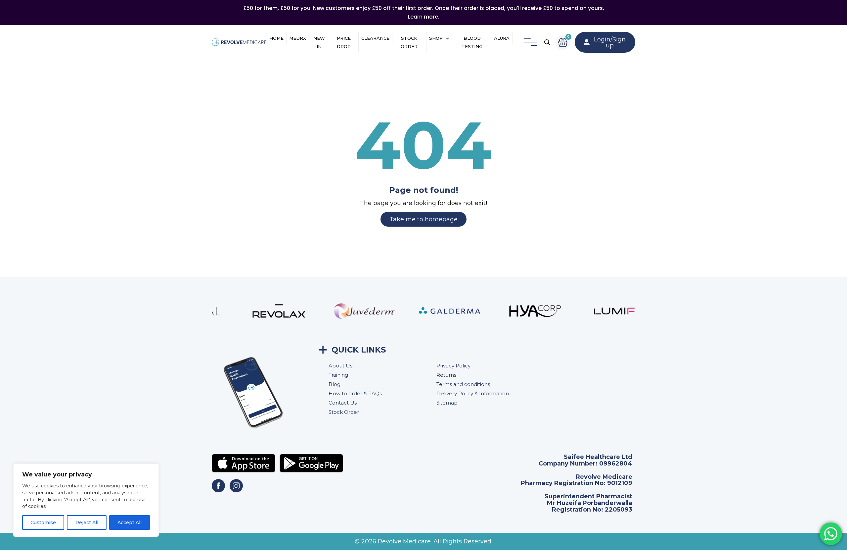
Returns (446, 375)
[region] (86, 500)
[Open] (530, 42)
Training (338, 375)
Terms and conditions (463, 384)
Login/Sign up (610, 42)
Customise (43, 522)
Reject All (86, 522)
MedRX (297, 38)
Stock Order (409, 42)
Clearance (375, 38)
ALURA (502, 38)
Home (276, 38)
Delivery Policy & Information (472, 393)
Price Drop (344, 42)
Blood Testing (472, 42)
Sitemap (447, 403)
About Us (340, 365)
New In (319, 42)
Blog (334, 384)
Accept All (129, 522)
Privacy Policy (453, 365)
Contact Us (343, 403)
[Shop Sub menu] (447, 38)
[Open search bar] (547, 42)
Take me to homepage (423, 219)
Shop (436, 38)
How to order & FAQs (355, 393)
